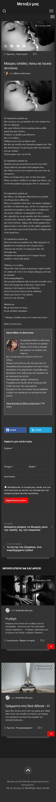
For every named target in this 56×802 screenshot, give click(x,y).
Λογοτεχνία (21, 54)
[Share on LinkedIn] (24, 46)
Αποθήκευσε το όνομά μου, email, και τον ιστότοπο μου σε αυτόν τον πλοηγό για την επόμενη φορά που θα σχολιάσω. (27, 490)
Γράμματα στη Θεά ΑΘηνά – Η (27, 706)
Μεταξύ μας (28, 4)
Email (32, 466)
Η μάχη (10, 619)
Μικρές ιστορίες (27, 640)
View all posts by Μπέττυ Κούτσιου (23, 403)
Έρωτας (10, 54)
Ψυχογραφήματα (24, 728)
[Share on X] (6, 46)
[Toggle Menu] (52, 16)
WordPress (30, 788)
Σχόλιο (8, 448)
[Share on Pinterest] (18, 46)
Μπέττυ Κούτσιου (22, 73)
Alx (47, 788)
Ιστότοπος (9, 476)
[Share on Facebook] (12, 46)
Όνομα (8, 466)
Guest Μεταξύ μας (24, 610)
